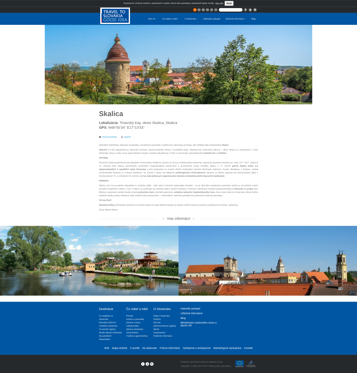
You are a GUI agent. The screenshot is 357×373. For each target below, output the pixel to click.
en (199, 9)
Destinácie (106, 309)
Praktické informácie (162, 336)
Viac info (219, 3)
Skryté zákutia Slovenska (110, 332)
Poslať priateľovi (109, 137)
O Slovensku (191, 18)
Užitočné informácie (235, 18)
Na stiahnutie (149, 348)
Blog (253, 18)
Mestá (156, 329)
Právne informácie (170, 348)
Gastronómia (132, 332)
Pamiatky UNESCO (107, 322)
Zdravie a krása (133, 322)
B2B (106, 348)
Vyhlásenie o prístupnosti (197, 348)
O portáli (134, 348)
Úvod (101, 101)
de (203, 9)
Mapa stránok (119, 348)
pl (212, 9)
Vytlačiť (127, 137)
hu (207, 9)
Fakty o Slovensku (161, 315)
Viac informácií (178, 218)
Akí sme (157, 322)
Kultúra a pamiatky (135, 319)
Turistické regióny (107, 329)
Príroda (129, 315)
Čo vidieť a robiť (170, 18)
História (157, 319)
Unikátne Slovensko (108, 325)
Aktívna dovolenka (134, 329)
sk (195, 9)
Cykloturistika (132, 325)
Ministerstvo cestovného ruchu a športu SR (199, 324)
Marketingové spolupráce (227, 348)
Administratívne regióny (164, 325)
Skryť (229, 3)
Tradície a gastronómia (137, 336)
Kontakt (248, 348)
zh (216, 9)
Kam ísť (152, 18)
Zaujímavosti (159, 332)
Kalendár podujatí (211, 18)
